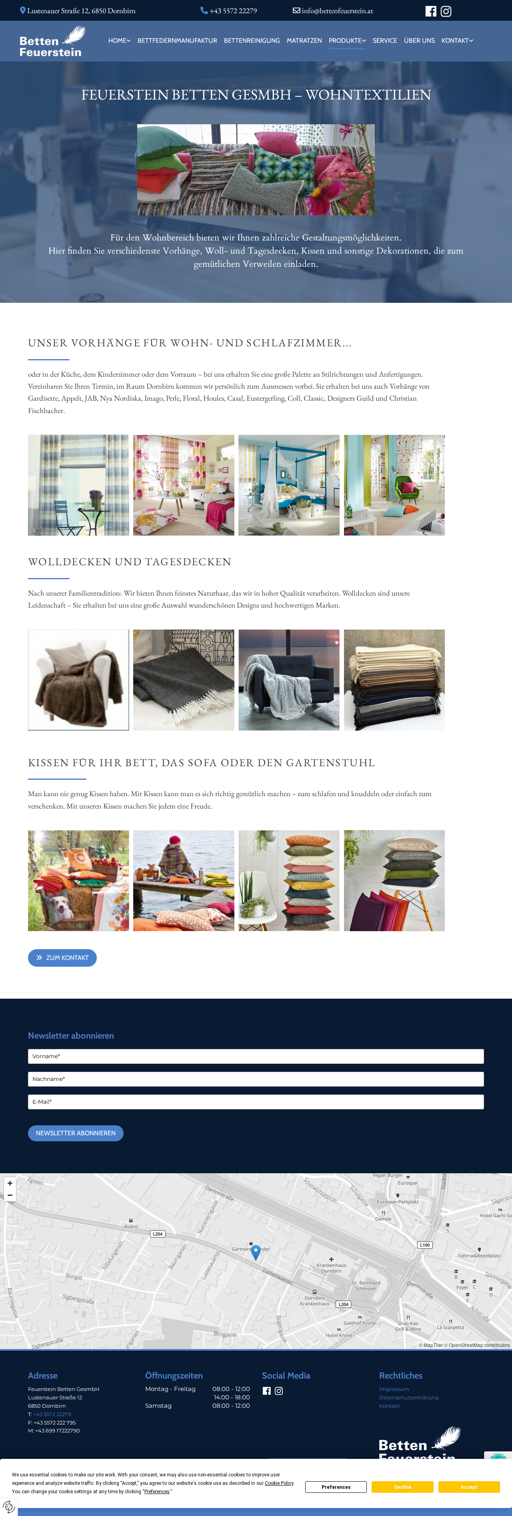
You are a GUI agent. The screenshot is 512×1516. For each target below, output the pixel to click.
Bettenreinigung (252, 40)
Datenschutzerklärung (409, 1397)
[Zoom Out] (10, 1195)
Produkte (345, 40)
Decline (402, 1487)
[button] (62, 957)
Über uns (419, 40)
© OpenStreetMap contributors (477, 1344)
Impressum (394, 1389)
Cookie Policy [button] (279, 1483)
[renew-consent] (9, 1507)
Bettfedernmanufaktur (177, 40)
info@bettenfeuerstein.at (337, 11)
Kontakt (455, 40)
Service (385, 40)
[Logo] (53, 41)
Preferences (336, 1487)
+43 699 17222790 (57, 1430)
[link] (119, 41)
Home (117, 40)
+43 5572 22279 (52, 1414)
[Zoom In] (10, 1183)
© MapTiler (431, 1344)
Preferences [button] (157, 1491)
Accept (469, 1487)
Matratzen (304, 40)
